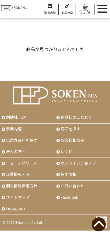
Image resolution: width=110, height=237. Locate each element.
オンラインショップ (78, 163)
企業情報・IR (17, 174)
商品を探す (70, 129)
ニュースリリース (21, 163)
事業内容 (14, 129)
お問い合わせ (72, 186)
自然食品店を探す (22, 140)
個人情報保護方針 (22, 186)
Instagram (15, 208)
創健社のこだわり (76, 117)
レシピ (66, 151)
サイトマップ (18, 197)
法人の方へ (16, 151)
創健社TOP (16, 117)
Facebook (69, 197)
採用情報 (68, 174)
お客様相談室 (72, 140)
